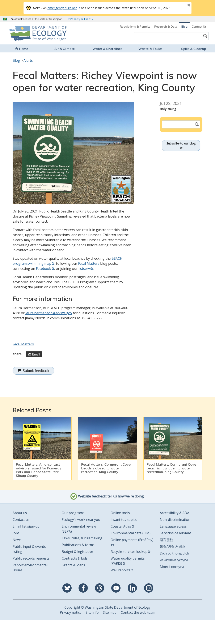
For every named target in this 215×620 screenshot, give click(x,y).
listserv (84, 268)
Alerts (28, 60)
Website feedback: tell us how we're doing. (110, 496)
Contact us (21, 519)
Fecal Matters (89, 263)
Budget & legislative (77, 551)
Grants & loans (73, 565)
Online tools (120, 512)
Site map (110, 612)
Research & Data (165, 26)
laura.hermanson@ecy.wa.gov (48, 313)
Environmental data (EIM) (131, 533)
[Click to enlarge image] (73, 153)
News (17, 539)
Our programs (73, 512)
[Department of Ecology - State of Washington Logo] (28, 33)
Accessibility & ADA (174, 512)
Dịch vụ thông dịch (174, 553)
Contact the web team (138, 612)
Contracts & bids (75, 558)
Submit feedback (36, 370)
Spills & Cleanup (193, 49)
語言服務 (166, 539)
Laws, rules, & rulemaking (82, 538)
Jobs (16, 533)
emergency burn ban (62, 8)
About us (20, 512)
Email (36, 354)
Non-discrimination (175, 519)
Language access (173, 526)
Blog (184, 26)
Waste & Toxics (150, 49)
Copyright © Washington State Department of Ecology (107, 607)
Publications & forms (78, 544)
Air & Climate (64, 49)
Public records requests (31, 558)
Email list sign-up (26, 526)
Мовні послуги (172, 566)
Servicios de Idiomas (175, 533)
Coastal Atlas (121, 526)
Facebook (43, 268)
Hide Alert (179, 5)
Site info (92, 612)
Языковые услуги (174, 560)
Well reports (120, 570)
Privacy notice (70, 612)
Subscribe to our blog (180, 143)
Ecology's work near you (81, 519)
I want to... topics (124, 519)
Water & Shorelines (107, 49)
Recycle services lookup (129, 551)
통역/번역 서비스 (172, 546)
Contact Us (199, 26)
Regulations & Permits (135, 26)
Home (23, 49)
